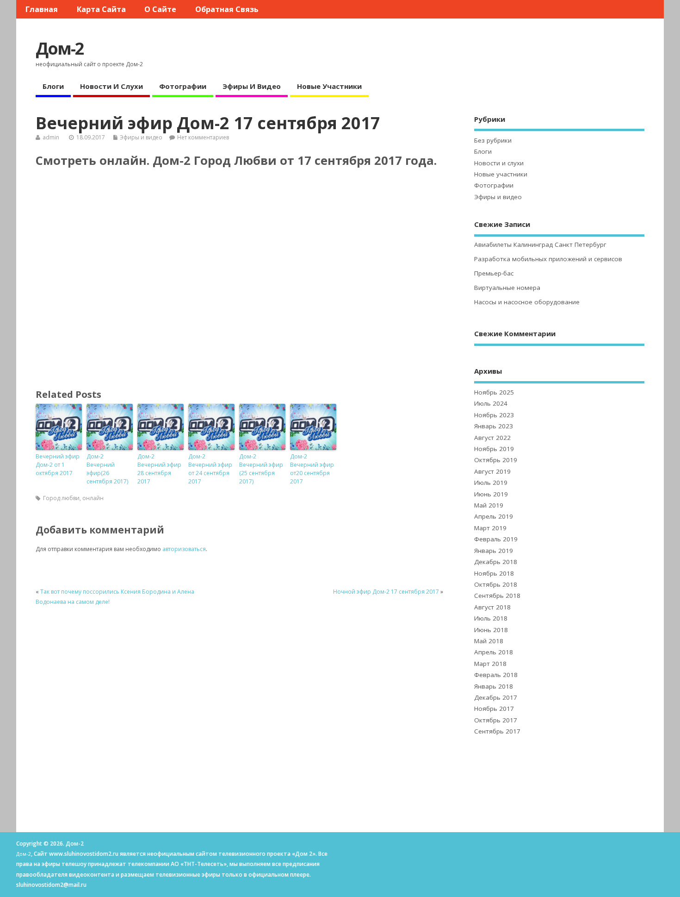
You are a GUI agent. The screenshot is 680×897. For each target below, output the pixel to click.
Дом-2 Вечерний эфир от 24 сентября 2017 (210, 468)
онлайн (93, 498)
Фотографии (182, 86)
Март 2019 (490, 528)
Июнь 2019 (491, 494)
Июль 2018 (490, 618)
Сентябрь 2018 (497, 595)
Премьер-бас (493, 273)
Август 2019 (492, 471)
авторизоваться (184, 549)
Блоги (53, 86)
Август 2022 (492, 437)
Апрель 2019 (493, 516)
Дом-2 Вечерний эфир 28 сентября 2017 (159, 468)
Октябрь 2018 (495, 584)
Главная (41, 9)
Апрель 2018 (493, 652)
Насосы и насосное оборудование (527, 302)
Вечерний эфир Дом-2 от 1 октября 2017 (58, 464)
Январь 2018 (493, 686)
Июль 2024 (490, 403)
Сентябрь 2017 (497, 731)
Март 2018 (490, 663)
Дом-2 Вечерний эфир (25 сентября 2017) (261, 468)
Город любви (61, 498)
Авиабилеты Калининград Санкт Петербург (540, 244)
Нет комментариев (203, 137)
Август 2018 (492, 607)
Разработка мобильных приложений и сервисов (548, 259)
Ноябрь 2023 (494, 415)
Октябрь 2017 (495, 720)
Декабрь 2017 (495, 697)
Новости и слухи (111, 86)
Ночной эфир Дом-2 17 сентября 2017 (386, 592)
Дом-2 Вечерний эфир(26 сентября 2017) (107, 468)
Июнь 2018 (491, 630)
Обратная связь (227, 9)
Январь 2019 (493, 550)
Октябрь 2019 (495, 460)
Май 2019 (488, 505)
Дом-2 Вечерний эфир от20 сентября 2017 (312, 468)
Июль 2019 (490, 482)
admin (51, 137)
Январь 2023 (493, 426)
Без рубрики (493, 140)
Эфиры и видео (252, 86)
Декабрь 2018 (495, 562)
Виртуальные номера (507, 287)
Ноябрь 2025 (494, 392)
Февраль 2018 (496, 675)
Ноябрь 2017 (494, 708)
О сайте (160, 9)
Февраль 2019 (496, 539)
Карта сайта (101, 9)
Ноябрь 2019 (494, 449)
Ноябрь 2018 (494, 573)
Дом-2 (60, 48)
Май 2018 (488, 641)
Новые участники (329, 86)
